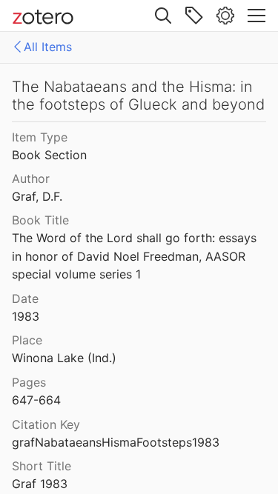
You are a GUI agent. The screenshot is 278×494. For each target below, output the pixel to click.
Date (25, 298)
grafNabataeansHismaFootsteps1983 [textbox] (115, 442)
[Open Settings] (225, 15)
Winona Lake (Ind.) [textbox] (64, 357)
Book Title (40, 220)
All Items (48, 46)
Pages (29, 382)
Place (27, 340)
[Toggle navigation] (256, 15)
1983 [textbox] (25, 316)
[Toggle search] (163, 15)
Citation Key (46, 424)
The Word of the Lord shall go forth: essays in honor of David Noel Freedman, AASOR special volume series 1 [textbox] (136, 255)
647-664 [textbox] (36, 400)
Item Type (39, 137)
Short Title (41, 465)
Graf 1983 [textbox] (39, 483)
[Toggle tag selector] (194, 15)
